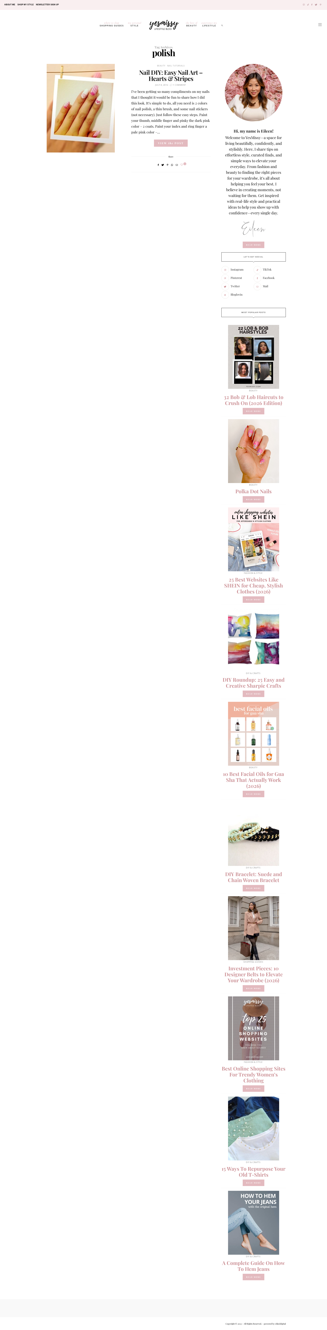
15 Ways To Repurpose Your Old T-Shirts (253, 1171)
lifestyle (209, 24)
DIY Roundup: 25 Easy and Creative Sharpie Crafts (254, 682)
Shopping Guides (112, 24)
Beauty (191, 24)
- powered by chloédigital (274, 1323)
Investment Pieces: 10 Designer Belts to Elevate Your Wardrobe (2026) (253, 974)
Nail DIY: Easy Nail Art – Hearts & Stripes (171, 75)
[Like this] (182, 164)
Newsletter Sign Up (47, 4)
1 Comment (179, 84)
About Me (9, 4)
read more (253, 245)
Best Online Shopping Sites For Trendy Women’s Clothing (253, 1074)
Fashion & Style (253, 573)
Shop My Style (25, 4)
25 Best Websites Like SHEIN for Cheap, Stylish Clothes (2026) (253, 585)
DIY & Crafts (253, 673)
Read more (253, 411)
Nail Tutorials (176, 65)
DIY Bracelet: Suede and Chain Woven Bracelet (253, 877)
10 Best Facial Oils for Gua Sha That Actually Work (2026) (253, 779)
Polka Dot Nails (253, 491)
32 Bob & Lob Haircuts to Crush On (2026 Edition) (253, 400)
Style (134, 24)
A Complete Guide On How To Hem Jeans (253, 1265)
